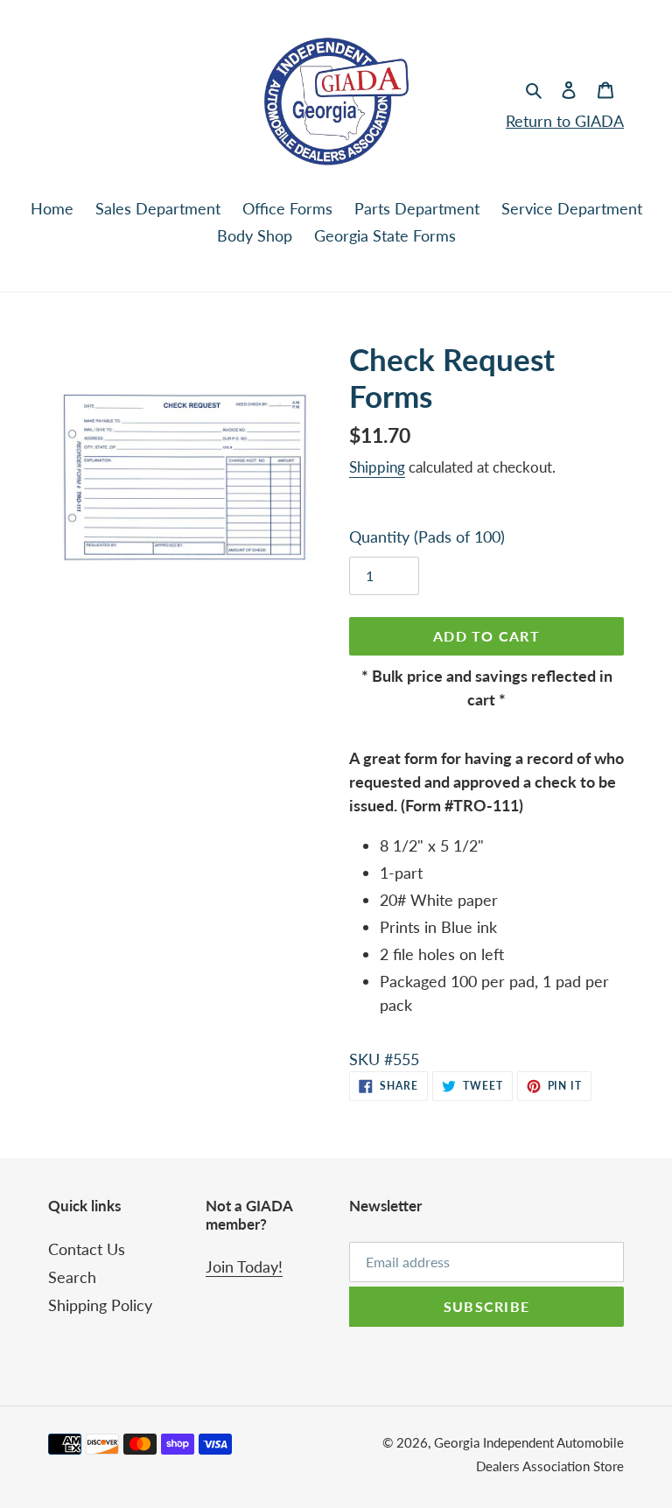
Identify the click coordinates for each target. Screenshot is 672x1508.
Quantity (427, 536)
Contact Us (86, 1249)
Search (72, 1277)
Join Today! (244, 1266)
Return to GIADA (565, 120)
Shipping (377, 467)
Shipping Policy (100, 1305)
